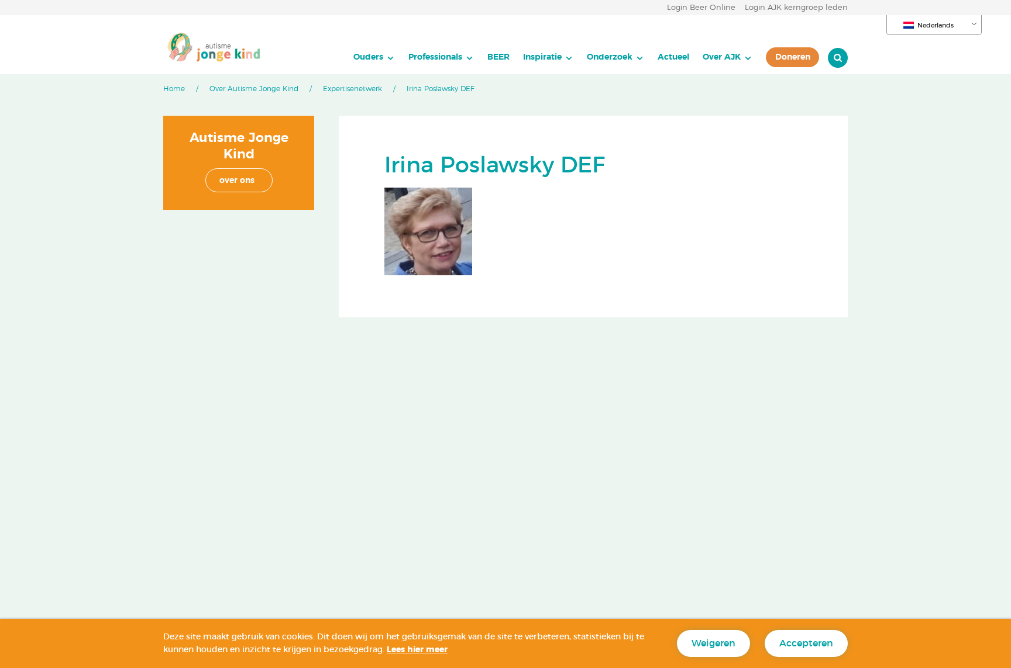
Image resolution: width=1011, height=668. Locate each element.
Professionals (435, 57)
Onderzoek (609, 57)
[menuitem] (374, 57)
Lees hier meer (417, 650)
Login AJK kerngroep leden (796, 8)
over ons (237, 180)
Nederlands (935, 25)
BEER (498, 57)
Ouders (368, 57)
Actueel (673, 57)
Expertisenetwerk (352, 88)
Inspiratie (542, 57)
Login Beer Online (701, 8)
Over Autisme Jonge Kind (253, 88)
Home (174, 88)
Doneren (792, 57)
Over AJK (722, 57)
